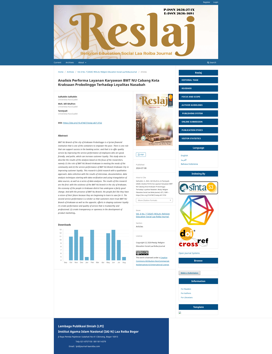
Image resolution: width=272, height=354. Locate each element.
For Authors (186, 293)
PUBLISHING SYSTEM (192, 113)
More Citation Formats (147, 200)
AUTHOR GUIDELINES (192, 105)
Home (60, 72)
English (184, 155)
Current (57, 62)
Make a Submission (189, 273)
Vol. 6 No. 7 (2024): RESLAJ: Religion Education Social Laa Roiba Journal (107, 72)
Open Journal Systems (189, 253)
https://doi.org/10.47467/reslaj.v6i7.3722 (82, 122)
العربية (183, 159)
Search (212, 62)
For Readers (186, 289)
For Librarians (187, 297)
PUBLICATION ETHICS (192, 130)
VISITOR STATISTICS (191, 138)
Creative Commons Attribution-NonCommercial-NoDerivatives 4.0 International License (152, 261)
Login (215, 2)
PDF (142, 154)
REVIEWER (187, 88)
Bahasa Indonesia (189, 164)
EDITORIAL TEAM (190, 80)
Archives (70, 62)
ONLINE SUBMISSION (192, 121)
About (81, 62)
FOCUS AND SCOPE (191, 96)
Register (206, 2)
